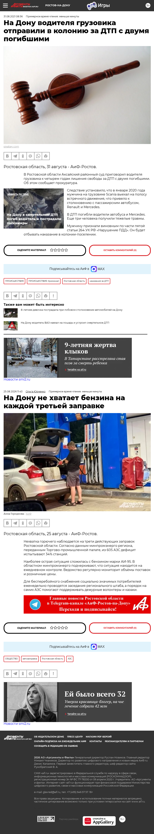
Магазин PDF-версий (98, 736)
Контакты (95, 741)
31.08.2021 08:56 (13, 16)
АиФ (28, 513)
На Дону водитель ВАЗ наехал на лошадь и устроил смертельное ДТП (65, 322)
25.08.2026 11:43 (13, 391)
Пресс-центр (75, 736)
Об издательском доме (49, 736)
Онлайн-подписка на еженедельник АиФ (60, 741)
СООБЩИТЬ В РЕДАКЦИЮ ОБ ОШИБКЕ (56, 746)
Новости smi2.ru (17, 379)
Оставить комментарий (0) (120, 250)
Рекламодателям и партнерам (124, 741)
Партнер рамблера (68, 819)
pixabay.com (11, 146)
